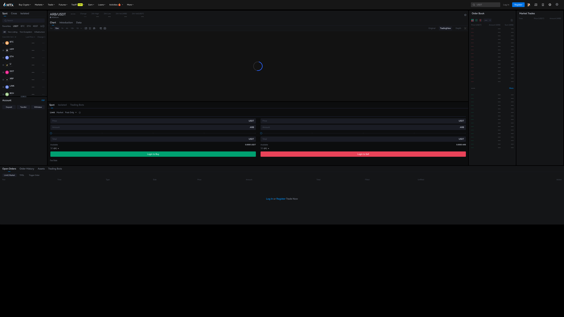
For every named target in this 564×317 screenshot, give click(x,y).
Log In (269, 198)
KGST (35, 26)
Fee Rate (53, 160)
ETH (29, 26)
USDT (15, 26)
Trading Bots (55, 168)
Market (60, 112)
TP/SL (22, 175)
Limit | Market (9, 175)
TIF (51, 148)
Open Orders (9, 168)
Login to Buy (153, 154)
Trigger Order (34, 175)
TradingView (445, 28)
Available (54, 145)
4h (67, 28)
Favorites (6, 26)
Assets (41, 168)
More (511, 88)
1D (77, 28)
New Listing (12, 32)
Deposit (9, 107)
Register (281, 198)
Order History (27, 168)
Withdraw (38, 107)
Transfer (23, 107)
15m (57, 28)
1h (62, 28)
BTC (23, 26)
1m (51, 28)
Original (431, 28)
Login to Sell (363, 154)
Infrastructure (39, 32)
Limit (52, 112)
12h (72, 28)
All (5, 32)
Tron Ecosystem (26, 32)
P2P (43, 100)
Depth (458, 28)
